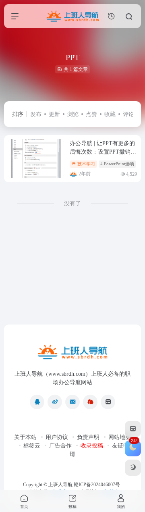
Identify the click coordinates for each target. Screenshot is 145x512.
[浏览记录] (111, 16)
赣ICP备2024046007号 (97, 484)
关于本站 (25, 437)
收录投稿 (92, 446)
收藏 (110, 114)
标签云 (31, 446)
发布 (35, 114)
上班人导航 (60, 484)
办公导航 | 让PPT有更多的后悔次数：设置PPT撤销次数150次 (103, 151)
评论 (128, 114)
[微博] (55, 402)
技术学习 (86, 163)
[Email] (72, 402)
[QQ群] (90, 402)
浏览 (73, 114)
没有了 (72, 203)
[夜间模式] (133, 468)
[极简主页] (108, 402)
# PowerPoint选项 (117, 163)
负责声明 (88, 437)
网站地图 (119, 437)
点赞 (91, 114)
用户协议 (57, 437)
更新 (54, 114)
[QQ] (37, 402)
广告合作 (60, 446)
